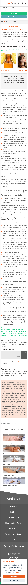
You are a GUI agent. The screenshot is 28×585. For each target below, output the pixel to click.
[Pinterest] (20, 546)
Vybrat (17, 572)
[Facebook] (5, 546)
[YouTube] (8, 546)
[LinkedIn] (16, 546)
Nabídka (12, 517)
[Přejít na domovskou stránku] (12, 2)
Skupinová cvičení (13, 523)
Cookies (14, 539)
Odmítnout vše (14, 580)
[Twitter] (23, 546)
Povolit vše (14, 576)
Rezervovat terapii (14, 13)
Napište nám (6, 10)
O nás (12, 506)
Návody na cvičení (13, 534)
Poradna (12, 528)
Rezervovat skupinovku (14, 16)
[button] (2, 3)
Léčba (7, 21)
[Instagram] (12, 546)
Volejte (4, 9)
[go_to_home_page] (14, 498)
